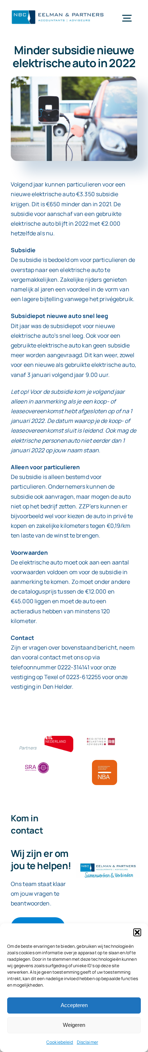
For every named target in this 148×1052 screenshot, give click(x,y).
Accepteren (74, 1005)
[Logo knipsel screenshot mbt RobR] (57, 10)
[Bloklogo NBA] (104, 763)
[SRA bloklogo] (37, 763)
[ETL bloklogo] (59, 739)
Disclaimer (87, 1042)
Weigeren (74, 1025)
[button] (137, 932)
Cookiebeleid (59, 1042)
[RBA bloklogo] (101, 739)
